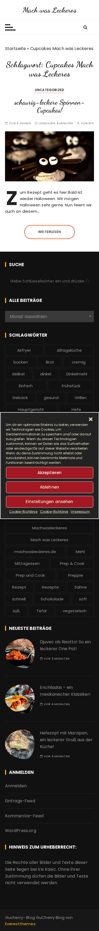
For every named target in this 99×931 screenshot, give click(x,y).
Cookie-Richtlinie (23, 511)
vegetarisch (74, 611)
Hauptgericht (31, 409)
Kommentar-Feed (24, 816)
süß (16, 611)
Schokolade (52, 599)
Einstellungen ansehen (49, 501)
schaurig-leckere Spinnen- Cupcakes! (49, 106)
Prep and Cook (30, 575)
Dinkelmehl (76, 374)
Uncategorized (49, 90)
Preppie (75, 575)
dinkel (45, 374)
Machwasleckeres (49, 528)
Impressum (80, 511)
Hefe (76, 409)
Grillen (81, 397)
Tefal (41, 611)
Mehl (80, 551)
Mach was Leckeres (49, 10)
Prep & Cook (72, 563)
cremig (79, 362)
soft (83, 599)
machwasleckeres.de (35, 551)
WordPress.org (20, 831)
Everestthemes (20, 924)
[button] (90, 419)
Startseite (15, 49)
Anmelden (16, 786)
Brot (50, 362)
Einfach (26, 386)
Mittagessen (27, 563)
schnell (19, 599)
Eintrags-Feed (20, 801)
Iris (91, 123)
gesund (51, 397)
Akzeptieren (49, 472)
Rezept (19, 587)
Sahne (80, 587)
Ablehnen (49, 487)
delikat (18, 374)
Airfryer (24, 350)
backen (20, 362)
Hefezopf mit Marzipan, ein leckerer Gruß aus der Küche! (66, 739)
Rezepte (50, 587)
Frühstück (71, 386)
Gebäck (20, 397)
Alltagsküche (69, 350)
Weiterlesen (49, 231)
